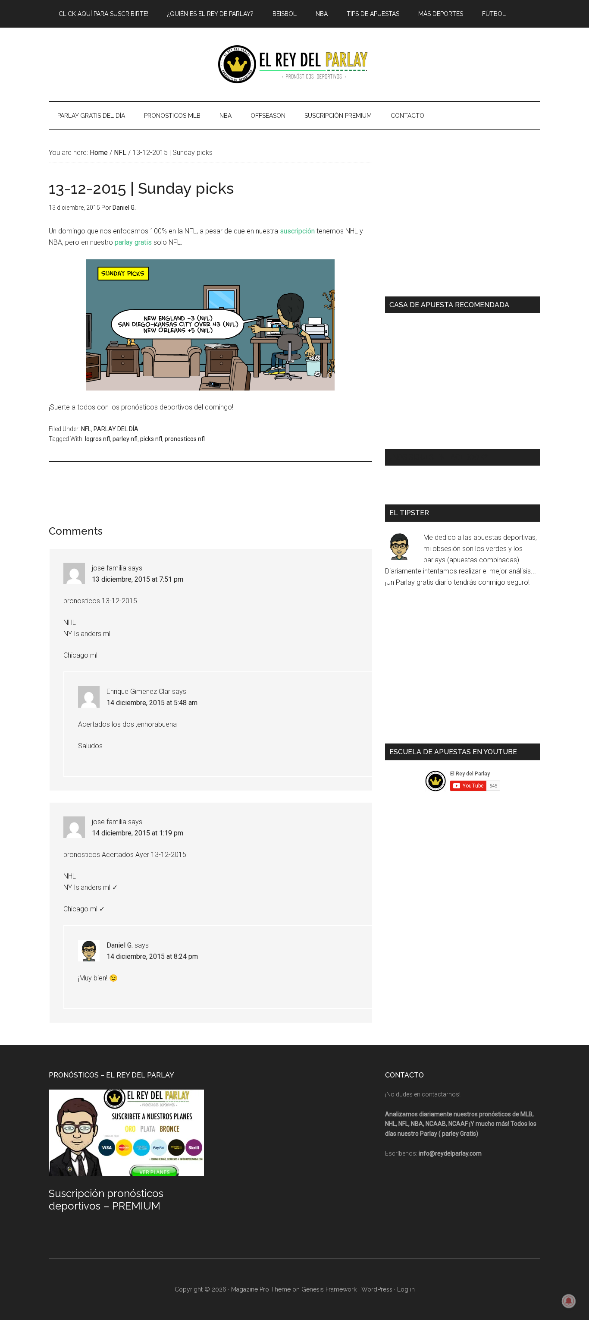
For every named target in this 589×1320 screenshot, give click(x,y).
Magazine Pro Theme (261, 1289)
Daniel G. (120, 945)
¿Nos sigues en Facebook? (438, 457)
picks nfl (151, 438)
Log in (406, 1289)
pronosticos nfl (185, 438)
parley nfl (125, 438)
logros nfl (97, 438)
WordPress (376, 1289)
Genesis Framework (329, 1289)
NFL (86, 428)
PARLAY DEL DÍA (116, 428)
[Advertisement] (206, 479)
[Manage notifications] (569, 1301)
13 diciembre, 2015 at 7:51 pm (137, 579)
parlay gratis (133, 242)
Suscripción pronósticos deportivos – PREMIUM (106, 1199)
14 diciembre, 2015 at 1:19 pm (137, 833)
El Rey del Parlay (294, 64)
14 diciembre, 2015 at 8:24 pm (152, 956)
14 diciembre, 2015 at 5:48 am (152, 703)
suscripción (297, 231)
